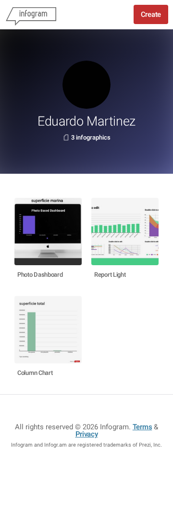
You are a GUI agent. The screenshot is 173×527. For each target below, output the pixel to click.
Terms (142, 427)
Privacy (86, 434)
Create (151, 14)
